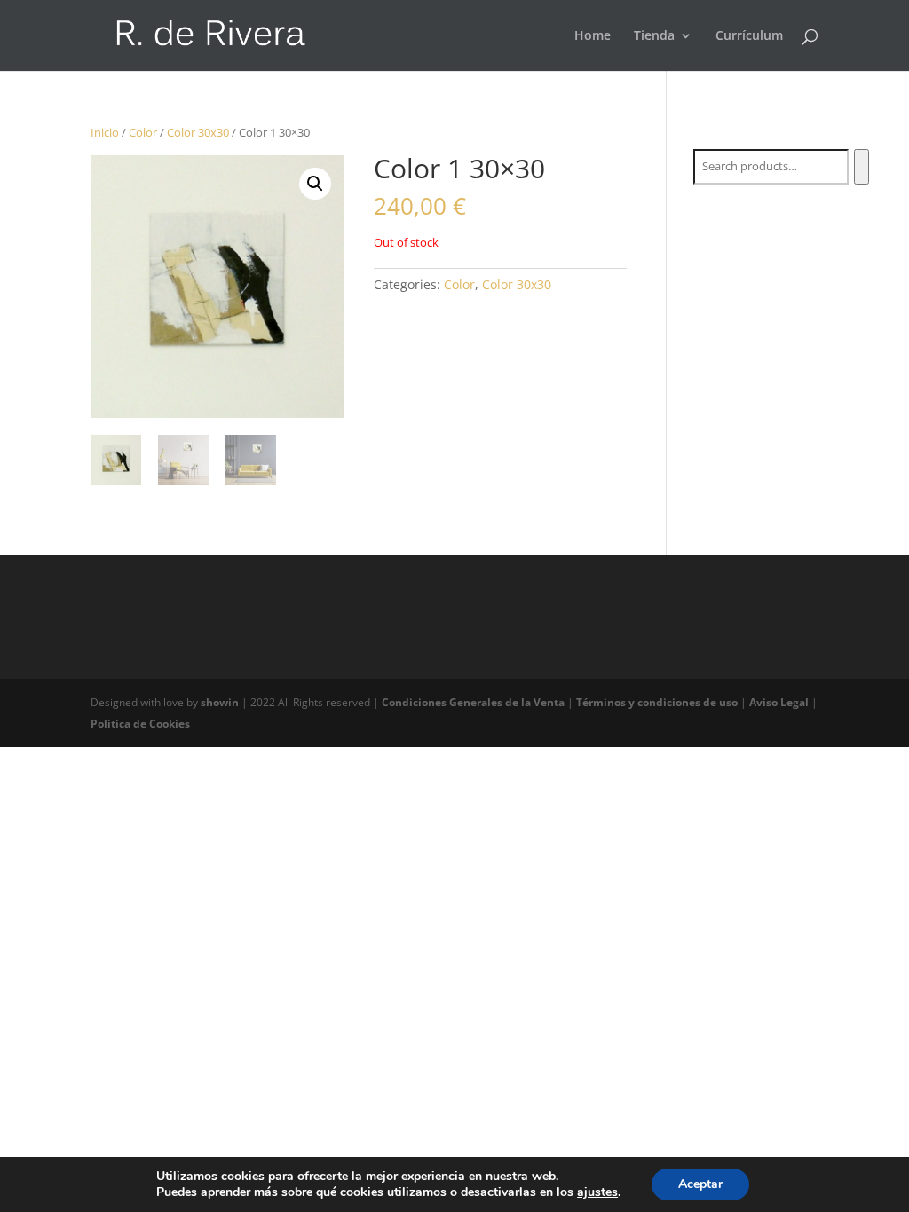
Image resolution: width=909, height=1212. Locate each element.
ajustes (597, 1192)
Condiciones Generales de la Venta (474, 702)
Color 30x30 (198, 132)
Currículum (749, 36)
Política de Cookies (140, 723)
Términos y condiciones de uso (658, 702)
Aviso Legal (780, 702)
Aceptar (700, 1184)
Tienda (654, 36)
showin (221, 702)
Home (592, 36)
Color (143, 132)
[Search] (861, 167)
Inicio (105, 132)
